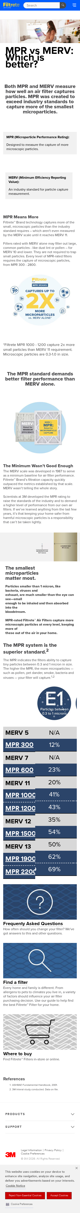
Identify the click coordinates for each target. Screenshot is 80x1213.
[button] (19, 1204)
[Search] (63, 5)
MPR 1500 (20, 834)
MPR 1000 (20, 795)
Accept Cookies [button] (59, 1195)
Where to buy (17, 1054)
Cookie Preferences (33, 1153)
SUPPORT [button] (13, 1127)
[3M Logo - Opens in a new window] (11, 5)
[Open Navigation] (74, 5)
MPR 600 (19, 770)
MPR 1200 (20, 809)
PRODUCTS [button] (15, 1114)
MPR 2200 (21, 872)
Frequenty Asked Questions (33, 923)
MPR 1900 (20, 859)
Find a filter (15, 982)
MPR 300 (19, 745)
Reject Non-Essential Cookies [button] (25, 1195)
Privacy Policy (53, 1150)
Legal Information (31, 1150)
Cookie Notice (15, 1186)
